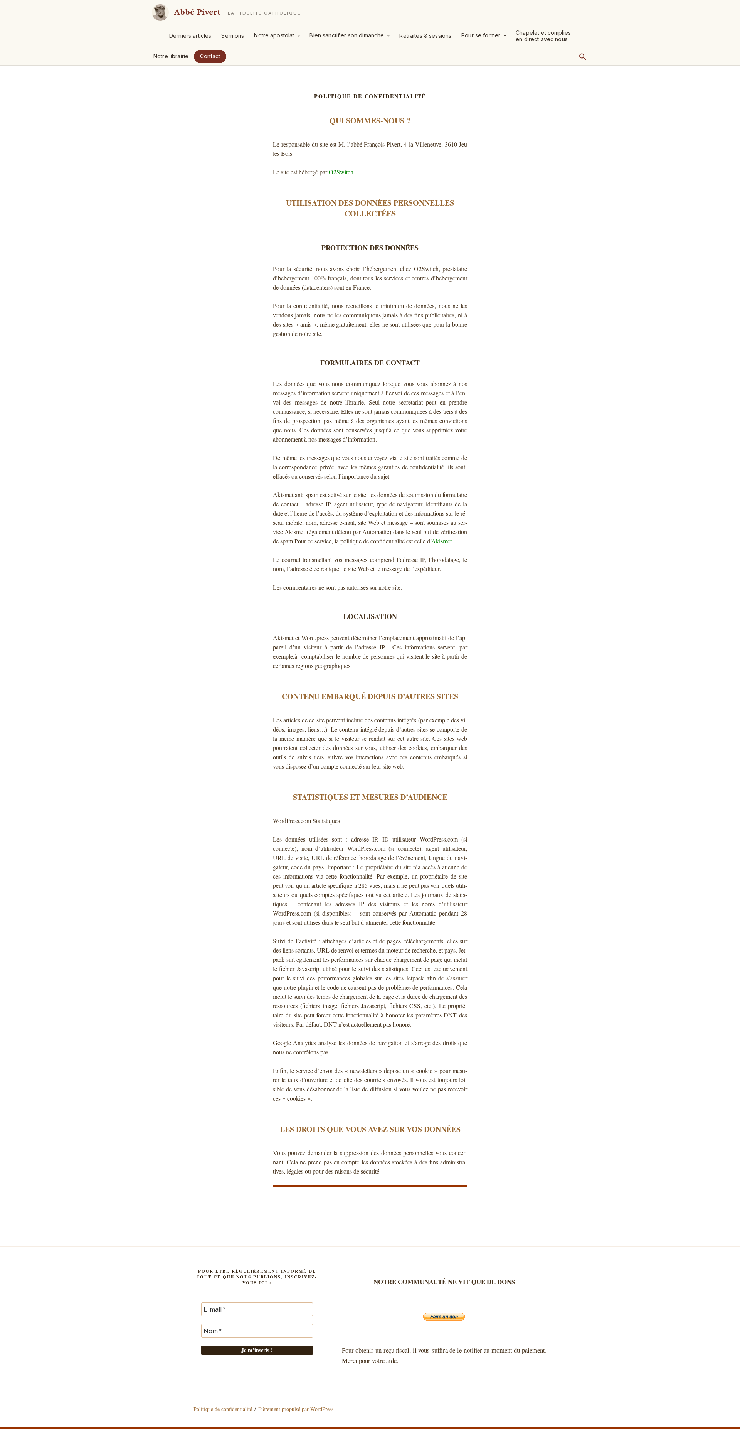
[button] (582, 56)
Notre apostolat (274, 35)
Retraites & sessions (425, 35)
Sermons (232, 35)
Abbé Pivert (197, 12)
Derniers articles (190, 35)
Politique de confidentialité (222, 1409)
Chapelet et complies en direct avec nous (543, 35)
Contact (210, 56)
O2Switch (341, 172)
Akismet (441, 541)
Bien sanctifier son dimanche (346, 35)
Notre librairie (170, 56)
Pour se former (480, 35)
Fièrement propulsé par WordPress (295, 1409)
